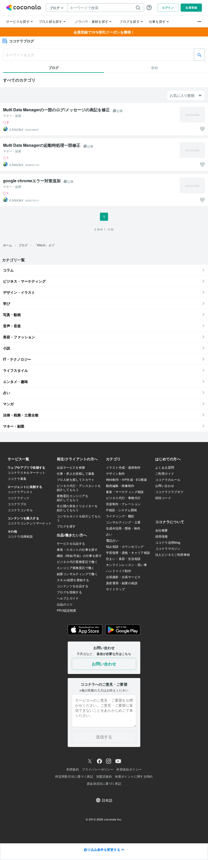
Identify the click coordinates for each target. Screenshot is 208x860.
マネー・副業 (12, 115)
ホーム (7, 245)
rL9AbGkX (16, 129)
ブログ (23, 245)
